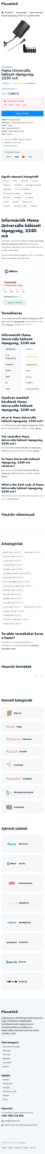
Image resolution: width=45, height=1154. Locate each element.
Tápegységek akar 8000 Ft (22, 122)
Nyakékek (17, 197)
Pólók (15, 180)
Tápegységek (6, 66)
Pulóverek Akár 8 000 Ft (12, 556)
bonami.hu (23, 942)
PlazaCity (22, 1143)
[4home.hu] (11, 843)
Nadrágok (27, 193)
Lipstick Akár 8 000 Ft (11, 607)
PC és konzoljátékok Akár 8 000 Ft (16, 581)
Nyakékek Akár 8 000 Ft (12, 598)
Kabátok (33, 206)
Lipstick (6, 201)
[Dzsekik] (12, 751)
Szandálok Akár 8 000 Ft (13, 569)
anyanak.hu (24, 903)
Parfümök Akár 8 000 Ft (12, 565)
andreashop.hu (25, 883)
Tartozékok (29, 197)
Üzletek (3, 1147)
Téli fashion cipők (20, 206)
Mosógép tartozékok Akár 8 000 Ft (16, 573)
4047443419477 (13, 128)
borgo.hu (23, 981)
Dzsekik (34, 180)
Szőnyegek (7, 189)
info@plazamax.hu (12, 1121)
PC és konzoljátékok (22, 189)
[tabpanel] (21, 39)
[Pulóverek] (13, 739)
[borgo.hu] (11, 981)
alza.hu (9, 134)
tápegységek (19, 321)
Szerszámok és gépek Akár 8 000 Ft (17, 586)
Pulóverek (24, 180)
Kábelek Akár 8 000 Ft (33, 607)
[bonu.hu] (11, 961)
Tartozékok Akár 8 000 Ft (13, 602)
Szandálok (18, 185)
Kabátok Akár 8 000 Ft (12, 623)
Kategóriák (18, 1147)
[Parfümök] (9, 765)
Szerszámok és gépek (11, 193)
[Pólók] (10, 727)
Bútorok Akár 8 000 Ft (11, 552)
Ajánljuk (33, 1147)
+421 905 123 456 (12, 1115)
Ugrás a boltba (22, 113)
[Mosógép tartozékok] (9, 792)
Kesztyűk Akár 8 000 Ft (12, 615)
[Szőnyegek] (9, 807)
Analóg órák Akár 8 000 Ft (13, 611)
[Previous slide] (35, 676)
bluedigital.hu (25, 922)
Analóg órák (27, 201)
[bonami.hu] (11, 942)
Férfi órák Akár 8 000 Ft (12, 594)
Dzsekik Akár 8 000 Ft (11, 560)
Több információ (8, 88)
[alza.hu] (11, 863)
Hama (10, 125)
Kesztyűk (6, 206)
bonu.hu (22, 962)
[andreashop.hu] (11, 883)
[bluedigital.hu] (11, 922)
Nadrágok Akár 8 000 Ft (13, 590)
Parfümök (6, 185)
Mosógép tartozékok (33, 185)
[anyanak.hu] (11, 902)
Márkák (10, 1147)
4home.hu (23, 844)
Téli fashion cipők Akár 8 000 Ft (15, 619)
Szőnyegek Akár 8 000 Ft (13, 577)
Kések (5, 1099)
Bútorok (6, 180)
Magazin (26, 1147)
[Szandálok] (13, 778)
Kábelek (15, 201)
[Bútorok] (9, 713)
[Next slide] (41, 676)
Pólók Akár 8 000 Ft (32, 552)
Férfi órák (6, 197)
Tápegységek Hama (16, 131)
